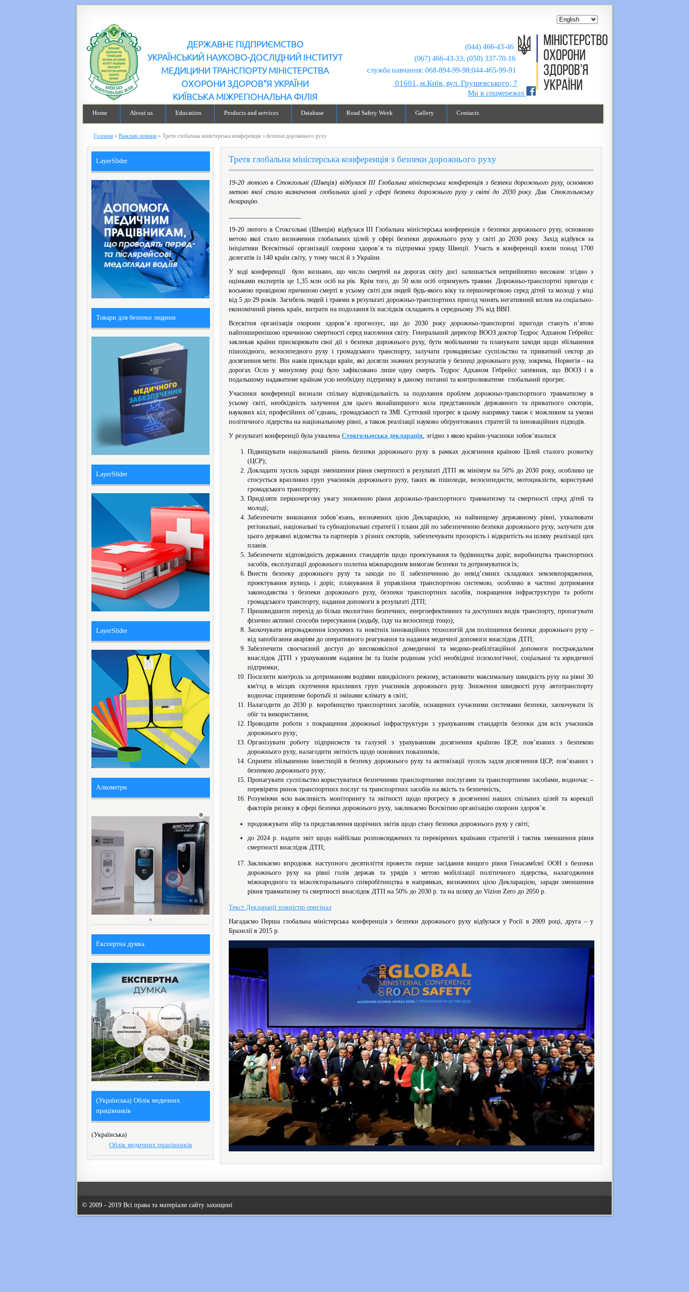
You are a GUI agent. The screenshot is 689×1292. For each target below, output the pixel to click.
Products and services (251, 113)
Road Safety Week (369, 113)
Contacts (468, 113)
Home (99, 113)
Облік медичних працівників (150, 1145)
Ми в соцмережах (497, 93)
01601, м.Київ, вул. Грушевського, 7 (455, 83)
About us (141, 113)
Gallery (424, 113)
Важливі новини (138, 136)
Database (312, 113)
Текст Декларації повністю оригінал (280, 907)
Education (188, 113)
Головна (103, 136)
